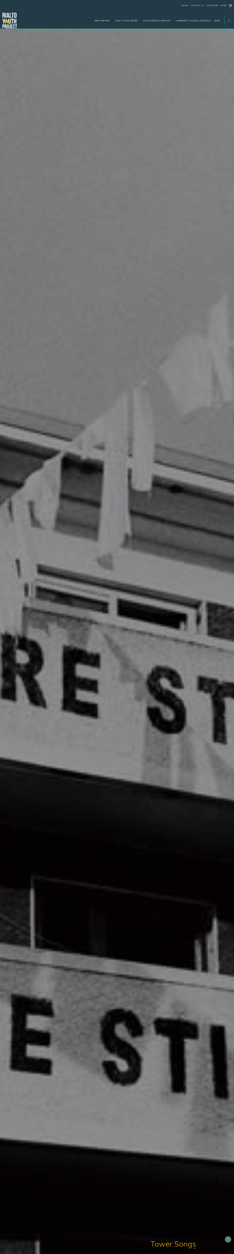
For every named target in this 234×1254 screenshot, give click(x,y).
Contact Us (197, 5)
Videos (184, 5)
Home (224, 5)
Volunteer (212, 5)
